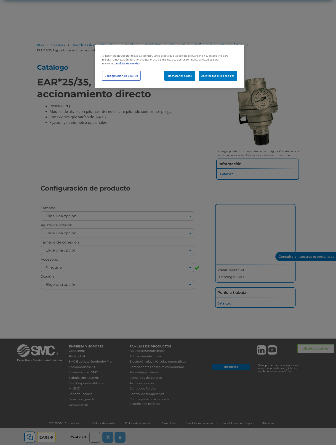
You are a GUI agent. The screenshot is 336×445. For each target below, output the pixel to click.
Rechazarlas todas (180, 75)
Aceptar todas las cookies (218, 75)
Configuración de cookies (121, 75)
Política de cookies (128, 63)
